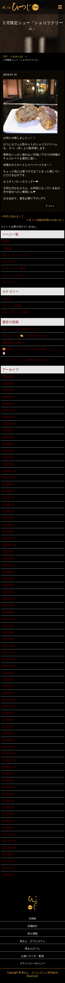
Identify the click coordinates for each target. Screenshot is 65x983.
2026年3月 (8, 397)
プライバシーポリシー (15, 275)
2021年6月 (8, 625)
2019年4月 (8, 740)
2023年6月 (8, 524)
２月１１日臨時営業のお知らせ (44, 219)
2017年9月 (8, 854)
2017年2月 (8, 861)
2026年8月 (8, 376)
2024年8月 (8, 491)
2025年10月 (9, 423)
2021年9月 (8, 605)
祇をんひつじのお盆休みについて (21, 329)
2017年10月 (9, 847)
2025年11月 (9, 417)
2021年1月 (8, 652)
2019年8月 (8, 719)
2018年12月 (9, 753)
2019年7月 (8, 726)
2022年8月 (8, 558)
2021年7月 (8, 618)
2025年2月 (8, 464)
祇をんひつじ (10, 261)
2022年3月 (8, 585)
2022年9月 (8, 551)
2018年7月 (8, 787)
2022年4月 (8, 578)
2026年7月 (8, 383)
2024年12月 (9, 471)
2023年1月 (8, 538)
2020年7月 (8, 686)
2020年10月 (9, 666)
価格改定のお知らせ (13, 342)
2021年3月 (8, 645)
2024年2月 (8, 504)
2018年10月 (9, 767)
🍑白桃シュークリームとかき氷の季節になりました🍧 (31, 351)
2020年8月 (8, 679)
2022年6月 (8, 572)
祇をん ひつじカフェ (15, 254)
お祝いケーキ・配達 (13, 268)
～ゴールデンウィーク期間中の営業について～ (28, 360)
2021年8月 (8, 612)
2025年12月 (9, 410)
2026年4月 (8, 390)
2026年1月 (8, 403)
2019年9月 (8, 713)
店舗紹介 (7, 248)
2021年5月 (8, 632)
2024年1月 (8, 511)
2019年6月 (8, 733)
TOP (5, 56)
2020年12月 (9, 659)
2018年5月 (8, 800)
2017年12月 (9, 834)
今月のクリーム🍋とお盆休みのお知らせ (25, 335)
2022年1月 (8, 592)
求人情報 (32, 933)
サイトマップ (10, 281)
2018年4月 (8, 807)
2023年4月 (8, 531)
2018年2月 (8, 820)
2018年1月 (8, 827)
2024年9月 (8, 484)
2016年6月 (8, 874)
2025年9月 (8, 430)
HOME (5, 241)
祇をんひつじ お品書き (16, 312)
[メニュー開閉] (60, 7)
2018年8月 (8, 780)
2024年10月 (9, 477)
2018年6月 (8, 794)
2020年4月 (8, 693)
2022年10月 (9, 545)
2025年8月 (8, 437)
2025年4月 (8, 450)
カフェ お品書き (12, 305)
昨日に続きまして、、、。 (18, 216)
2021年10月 (9, 598)
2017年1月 (8, 868)
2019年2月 (8, 746)
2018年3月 (8, 814)
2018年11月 (9, 760)
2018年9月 (8, 773)
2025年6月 (8, 444)
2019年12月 (9, 699)
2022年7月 (8, 565)
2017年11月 (9, 841)
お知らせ (17, 56)
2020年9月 (8, 672)
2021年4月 (8, 639)
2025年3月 (8, 457)
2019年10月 (9, 706)
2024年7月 (8, 497)
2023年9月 (8, 518)
